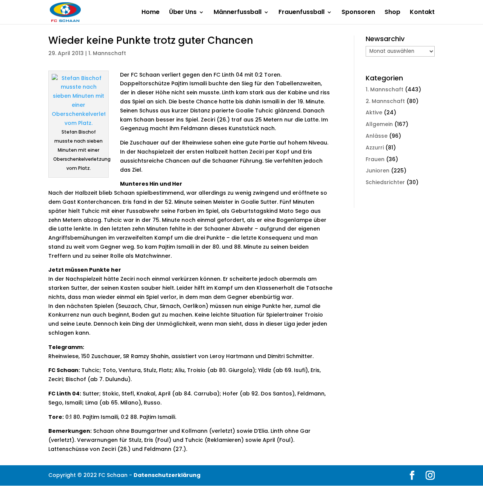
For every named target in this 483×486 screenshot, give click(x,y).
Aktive (374, 112)
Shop (392, 12)
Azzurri (375, 147)
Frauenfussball (301, 12)
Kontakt (422, 12)
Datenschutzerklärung (167, 475)
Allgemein (379, 124)
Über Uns (183, 12)
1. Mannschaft (107, 53)
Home (151, 12)
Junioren (377, 170)
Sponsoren (358, 12)
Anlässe (377, 136)
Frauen (375, 159)
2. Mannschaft (385, 101)
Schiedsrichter (385, 182)
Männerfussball (237, 12)
